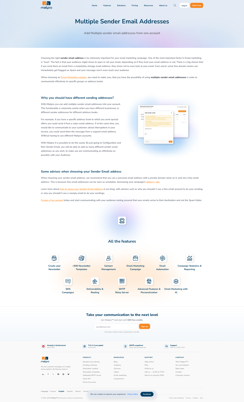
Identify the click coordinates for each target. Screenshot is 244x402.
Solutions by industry (91, 362)
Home (94, 5)
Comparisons (119, 378)
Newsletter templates (91, 372)
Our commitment (182, 365)
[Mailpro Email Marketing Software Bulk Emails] (46, 5)
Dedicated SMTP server (92, 375)
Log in (184, 5)
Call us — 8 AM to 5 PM (154, 372)
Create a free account (52, 200)
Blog (115, 362)
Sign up (144, 326)
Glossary (117, 368)
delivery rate (152, 181)
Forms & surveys (89, 382)
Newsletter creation (90, 368)
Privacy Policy (132, 394)
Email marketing (120, 375)
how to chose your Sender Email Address (81, 189)
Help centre (149, 362)
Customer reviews (183, 375)
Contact (179, 372)
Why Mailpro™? (182, 362)
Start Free (196, 5)
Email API (87, 378)
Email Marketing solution (74, 77)
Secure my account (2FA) (154, 375)
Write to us (149, 368)
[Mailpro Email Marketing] (45, 359)
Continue (147, 394)
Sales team (180, 368)
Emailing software (90, 365)
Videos (116, 372)
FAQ (146, 365)
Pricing (135, 5)
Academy (117, 365)
